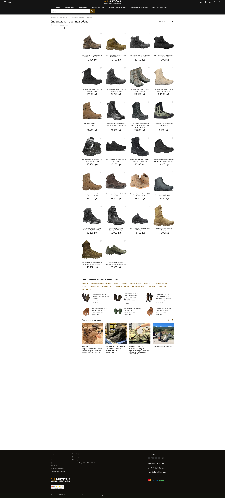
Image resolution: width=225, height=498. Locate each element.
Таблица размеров (77, 460)
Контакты (53, 457)
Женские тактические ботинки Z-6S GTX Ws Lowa (164, 195)
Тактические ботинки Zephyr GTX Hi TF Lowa (139, 90)
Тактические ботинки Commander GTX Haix (116, 229)
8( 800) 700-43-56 (156, 463)
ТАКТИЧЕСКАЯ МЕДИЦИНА (116, 7)
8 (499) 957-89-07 (156, 468)
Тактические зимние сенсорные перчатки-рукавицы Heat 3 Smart (163, 297)
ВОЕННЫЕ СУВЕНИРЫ (159, 7)
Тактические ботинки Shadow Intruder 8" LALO (92, 90)
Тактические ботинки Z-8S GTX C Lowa (92, 124)
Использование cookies (58, 472)
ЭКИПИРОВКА (69, 7)
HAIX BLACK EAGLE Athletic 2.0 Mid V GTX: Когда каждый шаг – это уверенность (115, 349)
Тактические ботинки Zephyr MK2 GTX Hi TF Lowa (163, 90)
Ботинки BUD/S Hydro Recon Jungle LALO (164, 124)
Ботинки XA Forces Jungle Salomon (163, 229)
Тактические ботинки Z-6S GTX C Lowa (116, 195)
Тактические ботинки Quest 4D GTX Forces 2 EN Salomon (92, 56)
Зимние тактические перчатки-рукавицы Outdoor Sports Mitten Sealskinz (131, 297)
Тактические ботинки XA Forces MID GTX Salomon (116, 56)
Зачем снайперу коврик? (162, 346)
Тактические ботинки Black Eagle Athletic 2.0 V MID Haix (92, 229)
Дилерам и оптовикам (57, 463)
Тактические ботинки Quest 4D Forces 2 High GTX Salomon (92, 263)
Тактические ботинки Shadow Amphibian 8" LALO (116, 90)
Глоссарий (54, 466)
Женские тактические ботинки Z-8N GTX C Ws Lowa (140, 160)
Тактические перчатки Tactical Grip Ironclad (99, 310)
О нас (52, 454)
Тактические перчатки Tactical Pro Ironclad (163, 310)
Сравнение (75, 457)
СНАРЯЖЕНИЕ (83, 7)
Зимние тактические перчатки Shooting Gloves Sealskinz (100, 297)
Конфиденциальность (57, 469)
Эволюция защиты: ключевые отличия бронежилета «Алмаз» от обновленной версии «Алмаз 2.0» (139, 350)
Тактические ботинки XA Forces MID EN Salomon (140, 229)
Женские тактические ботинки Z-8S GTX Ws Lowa (92, 195)
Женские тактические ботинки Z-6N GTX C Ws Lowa (92, 160)
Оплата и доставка (56, 460)
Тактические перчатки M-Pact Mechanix (132, 310)
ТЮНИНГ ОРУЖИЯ (97, 7)
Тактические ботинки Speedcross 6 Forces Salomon (116, 263)
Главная (53, 18)
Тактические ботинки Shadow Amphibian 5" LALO (140, 56)
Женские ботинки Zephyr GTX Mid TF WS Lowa (140, 195)
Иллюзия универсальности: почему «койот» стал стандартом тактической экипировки (92, 349)
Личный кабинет (77, 454)
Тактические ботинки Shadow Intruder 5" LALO (164, 56)
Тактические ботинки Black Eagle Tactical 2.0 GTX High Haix (116, 124)
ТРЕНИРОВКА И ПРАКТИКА (139, 7)
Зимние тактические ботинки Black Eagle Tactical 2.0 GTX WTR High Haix (140, 125)
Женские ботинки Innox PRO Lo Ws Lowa (116, 160)
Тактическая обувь (78, 18)
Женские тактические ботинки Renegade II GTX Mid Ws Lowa (164, 160)
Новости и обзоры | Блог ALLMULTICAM (83, 463)
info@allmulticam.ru (157, 472)
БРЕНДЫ (57, 7)
